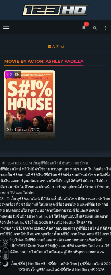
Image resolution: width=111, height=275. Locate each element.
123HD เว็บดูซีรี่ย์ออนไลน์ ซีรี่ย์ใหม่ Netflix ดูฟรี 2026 (55, 9)
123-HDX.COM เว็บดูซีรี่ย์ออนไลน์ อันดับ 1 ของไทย (47, 163)
